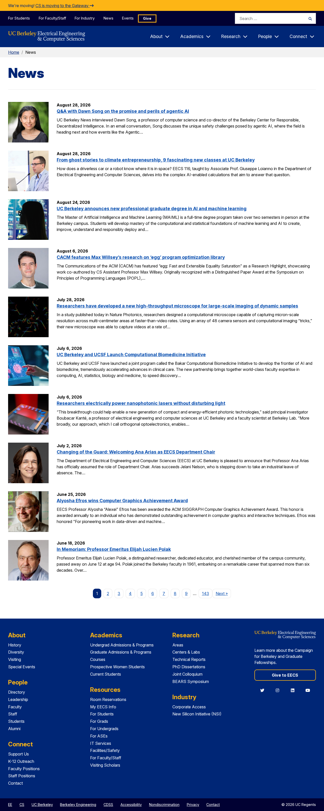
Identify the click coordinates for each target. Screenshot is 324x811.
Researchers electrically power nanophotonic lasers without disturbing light (141, 403)
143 (205, 593)
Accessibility (131, 804)
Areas (177, 644)
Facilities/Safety (105, 750)
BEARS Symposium (190, 681)
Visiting (14, 659)
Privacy (193, 804)
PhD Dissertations (188, 666)
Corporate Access (189, 706)
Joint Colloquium (187, 674)
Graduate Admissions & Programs (120, 652)
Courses (97, 659)
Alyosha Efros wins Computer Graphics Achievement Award (122, 500)
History (14, 644)
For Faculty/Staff (52, 18)
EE (10, 804)
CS (21, 804)
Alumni (14, 728)
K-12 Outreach (21, 761)
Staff (12, 713)
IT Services (100, 743)
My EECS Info (103, 706)
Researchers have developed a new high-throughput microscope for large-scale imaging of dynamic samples (177, 306)
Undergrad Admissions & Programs (122, 644)
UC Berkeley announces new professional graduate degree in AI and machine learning (152, 208)
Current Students (105, 674)
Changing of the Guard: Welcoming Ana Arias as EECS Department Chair (136, 452)
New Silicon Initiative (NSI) (196, 713)
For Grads (99, 721)
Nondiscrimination (164, 804)
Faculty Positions (24, 768)
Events (128, 18)
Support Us (18, 753)
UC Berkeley (42, 804)
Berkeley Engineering (78, 804)
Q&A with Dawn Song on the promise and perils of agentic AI (123, 111)
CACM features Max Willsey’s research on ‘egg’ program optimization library (141, 257)
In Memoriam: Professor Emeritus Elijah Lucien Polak (114, 549)
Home (13, 52)
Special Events (21, 666)
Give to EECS (285, 675)
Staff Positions (21, 775)
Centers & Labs (186, 652)
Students (16, 721)
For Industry (85, 18)
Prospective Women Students (117, 666)
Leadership (18, 699)
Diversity (16, 652)
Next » (223, 593)
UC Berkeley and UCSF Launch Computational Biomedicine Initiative (131, 354)
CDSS (108, 804)
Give (147, 18)
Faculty (15, 706)
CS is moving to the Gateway (62, 5)
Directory (16, 692)
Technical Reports (189, 659)
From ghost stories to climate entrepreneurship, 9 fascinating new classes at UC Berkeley (156, 160)
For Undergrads (104, 728)
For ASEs (99, 735)
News (108, 18)
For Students (19, 18)
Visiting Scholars (105, 765)
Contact (15, 783)
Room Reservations (108, 699)
